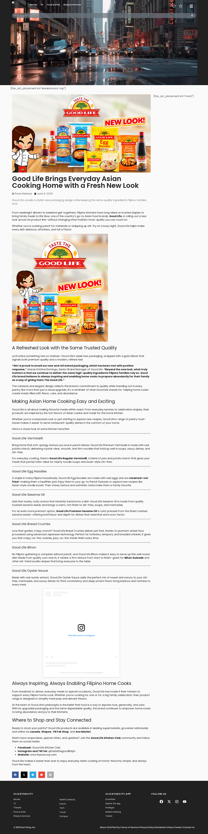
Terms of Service (129, 827)
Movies (33, 4)
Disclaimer (160, 827)
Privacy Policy (147, 827)
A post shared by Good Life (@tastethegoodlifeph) (81, 672)
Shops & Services (72, 4)
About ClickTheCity (110, 827)
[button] (15, 775)
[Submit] (192, 15)
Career (177, 827)
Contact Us (189, 827)
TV (42, 4)
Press (170, 827)
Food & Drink (53, 4)
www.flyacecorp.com (43, 754)
